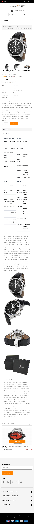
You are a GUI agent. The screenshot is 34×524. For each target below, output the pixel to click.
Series (6, 145)
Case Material (20, 155)
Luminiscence (20, 207)
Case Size (20, 142)
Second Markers (20, 198)
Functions (7, 220)
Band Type (20, 186)
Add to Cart (14, 123)
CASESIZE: (4, 97)
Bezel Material (6, 200)
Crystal (19, 170)
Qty (3, 123)
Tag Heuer (9, 26)
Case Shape (19, 160)
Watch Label (6, 156)
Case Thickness (20, 148)
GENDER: (4, 92)
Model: (3, 90)
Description (7, 129)
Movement (7, 162)
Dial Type (6, 186)
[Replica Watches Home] (17, 6)
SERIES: (4, 88)
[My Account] (25, 1)
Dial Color (6, 191)
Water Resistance (20, 218)
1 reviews (10, 76)
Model (6, 148)
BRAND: (4, 85)
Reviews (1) (6, 133)
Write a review (18, 76)
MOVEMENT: (5, 95)
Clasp (6, 212)
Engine (6, 166)
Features (20, 224)
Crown (19, 177)
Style (19, 211)
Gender (6, 152)
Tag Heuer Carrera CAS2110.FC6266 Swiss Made (18, 28)
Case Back (20, 166)
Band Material (20, 191)
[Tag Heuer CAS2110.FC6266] (17, 47)
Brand (6, 141)
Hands (6, 196)
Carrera (17, 26)
